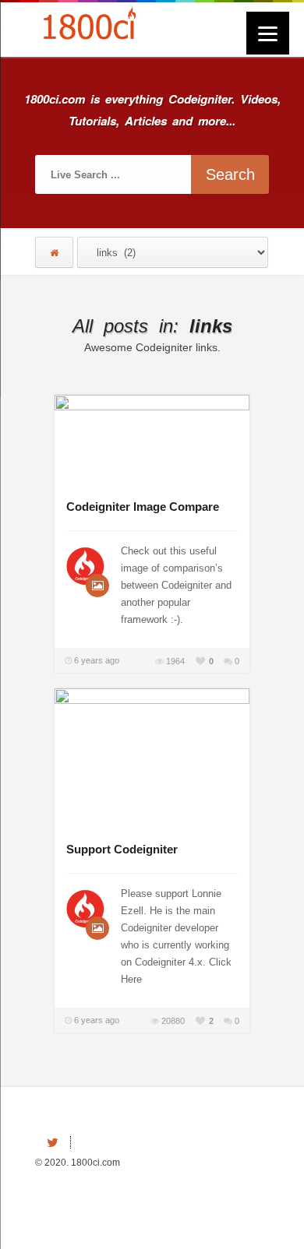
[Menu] (267, 33)
